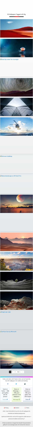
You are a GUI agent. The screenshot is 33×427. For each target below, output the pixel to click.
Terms (27, 408)
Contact (17, 408)
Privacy (7, 408)
